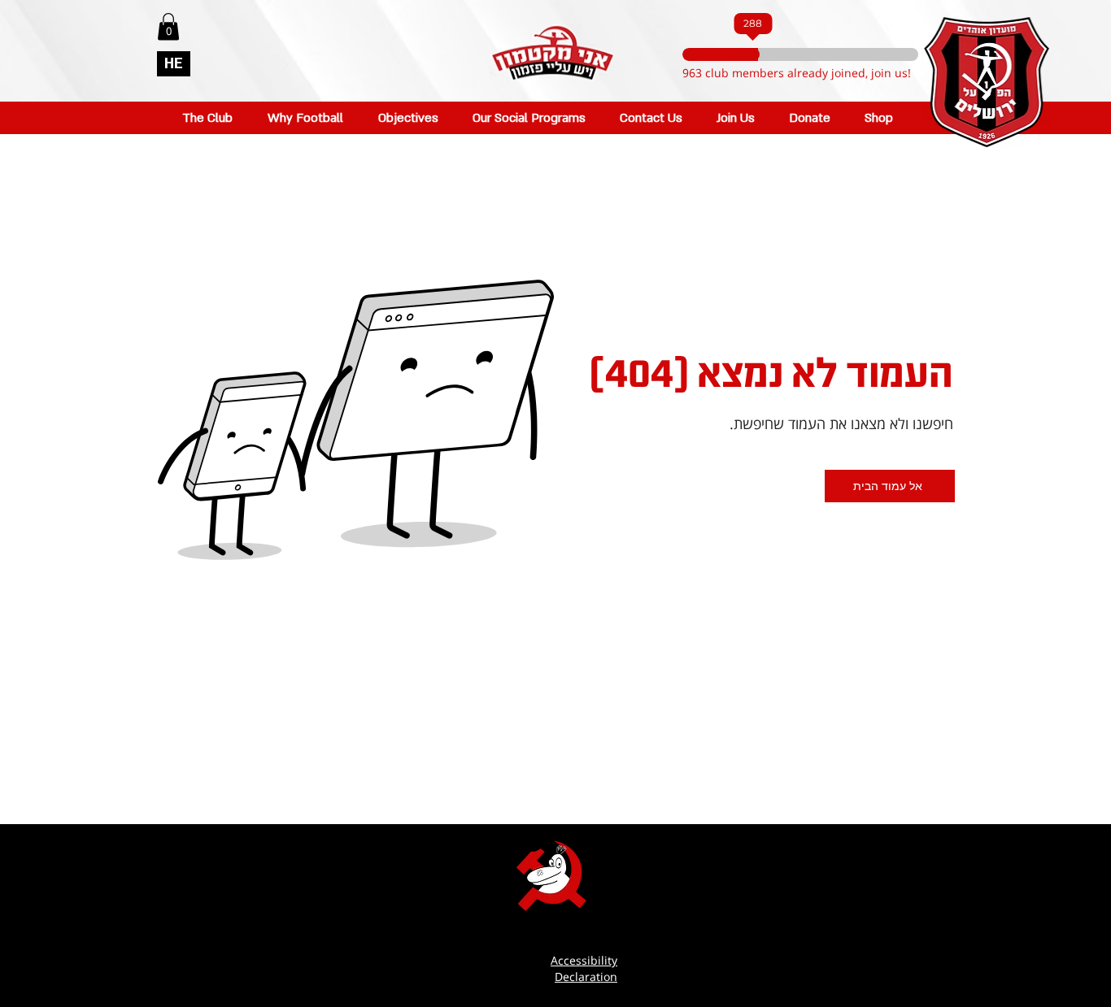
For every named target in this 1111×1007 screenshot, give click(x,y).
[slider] (758, 54)
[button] (168, 26)
